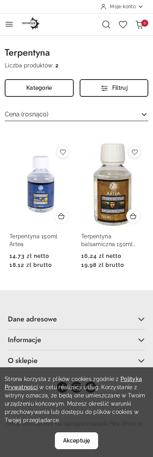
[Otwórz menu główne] (9, 24)
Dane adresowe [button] (32, 319)
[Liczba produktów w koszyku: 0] (139, 24)
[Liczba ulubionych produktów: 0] (122, 24)
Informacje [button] (24, 340)
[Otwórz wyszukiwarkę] (106, 24)
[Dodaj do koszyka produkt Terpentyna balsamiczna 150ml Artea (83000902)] (133, 216)
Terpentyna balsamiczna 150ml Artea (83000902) (107, 240)
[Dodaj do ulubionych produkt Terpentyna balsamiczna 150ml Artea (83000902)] (134, 152)
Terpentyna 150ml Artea (33, 240)
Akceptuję (76, 440)
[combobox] (76, 114)
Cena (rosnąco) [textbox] (26, 114)
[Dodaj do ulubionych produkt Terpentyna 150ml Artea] (63, 152)
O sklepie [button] (23, 360)
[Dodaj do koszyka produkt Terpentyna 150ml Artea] (62, 216)
